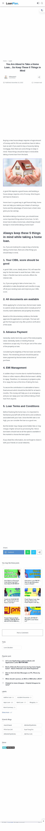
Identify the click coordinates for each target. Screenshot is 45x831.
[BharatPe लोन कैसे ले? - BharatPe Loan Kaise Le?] (33, 611)
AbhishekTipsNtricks (30, 725)
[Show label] (7, 712)
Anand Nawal (8, 725)
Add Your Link (28, 734)
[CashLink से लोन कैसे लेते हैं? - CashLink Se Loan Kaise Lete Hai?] (12, 592)
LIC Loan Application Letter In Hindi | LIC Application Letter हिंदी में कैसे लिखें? (20, 661)
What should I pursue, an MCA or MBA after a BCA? (23, 679)
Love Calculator (8, 647)
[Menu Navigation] (3, 3)
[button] (38, 3)
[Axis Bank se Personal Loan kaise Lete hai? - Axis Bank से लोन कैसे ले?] (12, 573)
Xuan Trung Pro (28, 729)
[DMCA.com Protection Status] (22, 747)
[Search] (42, 3)
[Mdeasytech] (12, 76)
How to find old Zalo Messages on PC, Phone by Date (22, 673)
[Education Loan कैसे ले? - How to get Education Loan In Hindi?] (33, 573)
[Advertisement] (22, 31)
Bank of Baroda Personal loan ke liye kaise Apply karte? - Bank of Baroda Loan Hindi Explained (22, 667)
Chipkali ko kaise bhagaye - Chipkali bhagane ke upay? (22, 684)
